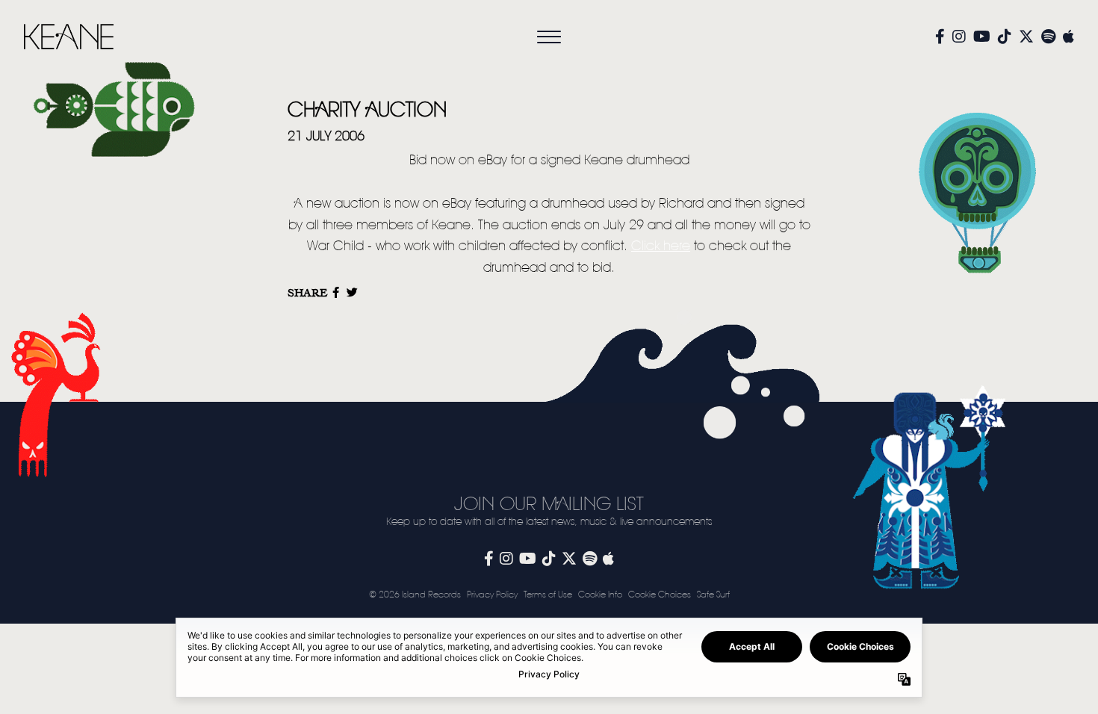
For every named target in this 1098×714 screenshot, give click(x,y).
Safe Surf (713, 595)
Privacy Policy (492, 595)
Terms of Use (548, 595)
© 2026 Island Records (415, 595)
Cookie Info (600, 595)
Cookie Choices (659, 595)
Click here (660, 246)
